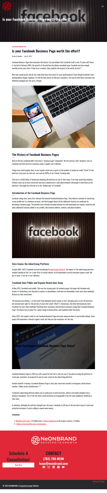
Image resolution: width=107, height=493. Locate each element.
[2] (40, 386)
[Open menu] (102, 6)
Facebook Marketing (19, 47)
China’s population (49, 421)
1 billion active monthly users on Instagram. (31, 424)
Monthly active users (23, 421)
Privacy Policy (98, 481)
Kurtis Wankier (18, 56)
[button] (18, 465)
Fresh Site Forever (26, 485)
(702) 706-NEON (53, 458)
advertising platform (57, 269)
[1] (81, 68)
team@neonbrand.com (53, 463)
